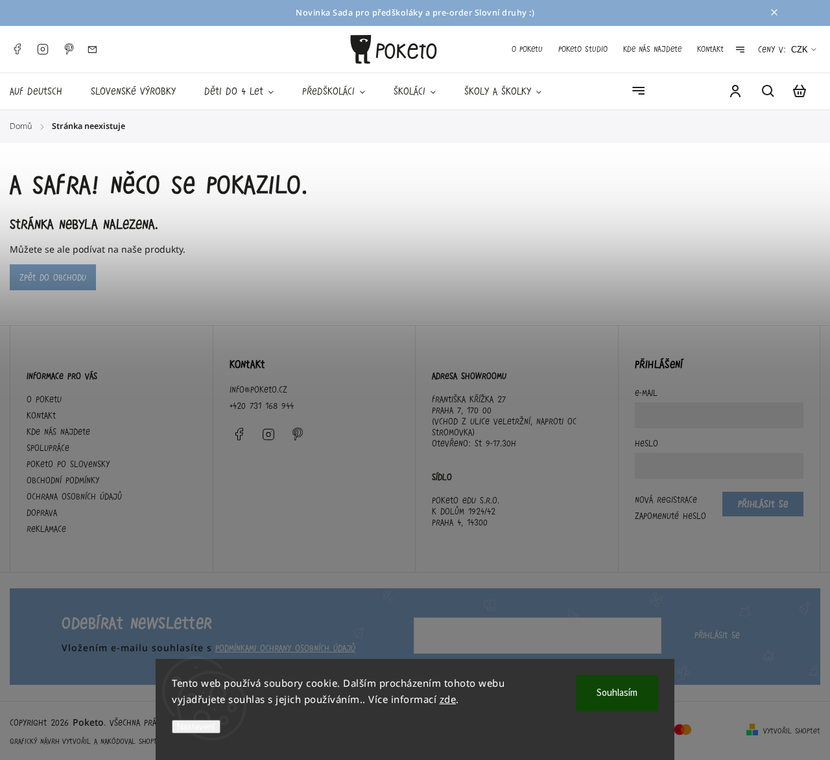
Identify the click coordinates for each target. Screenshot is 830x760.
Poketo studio (583, 49)
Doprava (42, 512)
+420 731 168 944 (262, 405)
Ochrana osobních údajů (74, 496)
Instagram (43, 49)
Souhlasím (617, 693)
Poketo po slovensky (68, 463)
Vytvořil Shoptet (791, 731)
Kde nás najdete (652, 49)
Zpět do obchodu (52, 277)
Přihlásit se (717, 634)
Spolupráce (48, 447)
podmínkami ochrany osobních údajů (285, 647)
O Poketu (527, 49)
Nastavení (196, 726)
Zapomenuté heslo (670, 515)
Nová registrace (666, 499)
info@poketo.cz (258, 389)
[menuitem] (43, 91)
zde (448, 699)
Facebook (17, 49)
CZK (799, 49)
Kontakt (710, 49)
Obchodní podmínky (63, 480)
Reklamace (46, 528)
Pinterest (69, 49)
